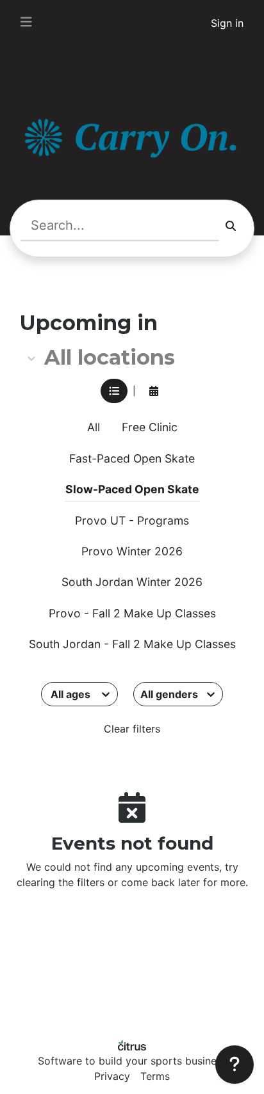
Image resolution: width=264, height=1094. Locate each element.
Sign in (227, 23)
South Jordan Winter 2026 (132, 582)
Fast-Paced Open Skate (132, 458)
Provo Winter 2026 (132, 551)
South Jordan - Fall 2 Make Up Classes (132, 644)
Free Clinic (149, 427)
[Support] (234, 1064)
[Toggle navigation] (26, 22)
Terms (155, 1076)
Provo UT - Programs (132, 520)
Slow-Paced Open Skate (132, 489)
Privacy (112, 1076)
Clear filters (132, 728)
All (93, 427)
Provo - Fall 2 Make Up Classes (132, 613)
